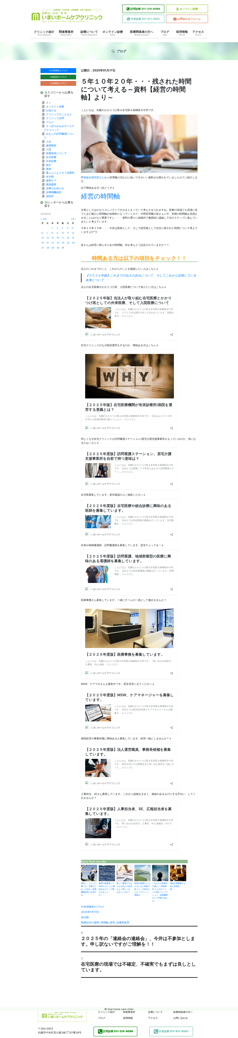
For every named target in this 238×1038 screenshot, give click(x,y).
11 (68, 233)
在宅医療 (51, 157)
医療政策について (56, 153)
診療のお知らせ (55, 188)
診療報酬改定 (54, 192)
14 (47, 238)
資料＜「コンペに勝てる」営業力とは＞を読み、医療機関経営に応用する (88, 889)
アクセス (198, 33)
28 (47, 248)
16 (58, 238)
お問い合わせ (180, 1017)
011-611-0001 (145, 18)
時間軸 (104, 922)
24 (63, 242)
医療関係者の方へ (141, 33)
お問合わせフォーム (189, 18)
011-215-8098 (145, 8)
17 (63, 238)
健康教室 (51, 145)
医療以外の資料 (90, 922)
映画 (48, 168)
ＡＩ (48, 102)
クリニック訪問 (55, 118)
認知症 (50, 196)
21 (47, 242)
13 (42, 238)
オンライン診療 (189, 8)
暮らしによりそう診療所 (60, 172)
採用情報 (182, 33)
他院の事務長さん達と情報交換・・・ (178, 886)
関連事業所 (66, 33)
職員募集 (51, 184)
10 (63, 233)
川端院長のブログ (58, 77)
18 (68, 238)
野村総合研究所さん (92, 177)
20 (42, 242)
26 (73, 242)
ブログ (164, 33)
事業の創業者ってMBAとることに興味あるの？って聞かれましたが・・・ (107, 889)
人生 (48, 141)
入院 (48, 149)
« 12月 (43, 219)
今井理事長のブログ (92, 906)
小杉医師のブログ (58, 83)
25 (68, 242)
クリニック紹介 (44, 33)
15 (52, 238)
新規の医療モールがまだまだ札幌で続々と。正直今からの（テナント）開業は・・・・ (142, 889)
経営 (112, 922)
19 (73, 238)
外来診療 (51, 161)
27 (42, 248)
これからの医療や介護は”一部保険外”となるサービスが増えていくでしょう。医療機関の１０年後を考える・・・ (160, 892)
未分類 (85, 917)
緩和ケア (52, 180)
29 (52, 248)
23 (58, 242)
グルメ (50, 122)
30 (58, 248)
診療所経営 (122, 922)
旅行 (48, 165)
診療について (89, 33)
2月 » (73, 219)
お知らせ (51, 110)
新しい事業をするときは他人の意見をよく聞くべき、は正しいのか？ (124, 887)
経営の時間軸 (100, 196)
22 (52, 242)
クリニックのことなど (59, 114)
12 (73, 233)
